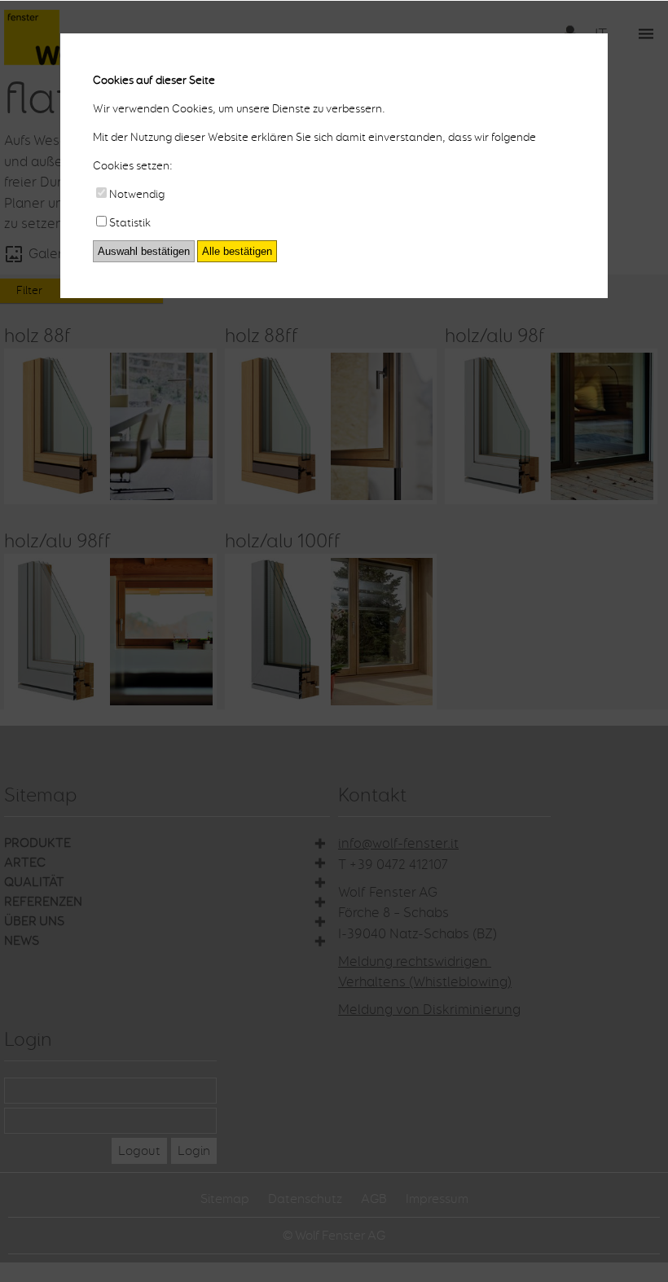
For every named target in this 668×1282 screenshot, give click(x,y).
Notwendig (137, 194)
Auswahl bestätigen (144, 251)
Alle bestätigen (237, 251)
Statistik (130, 223)
